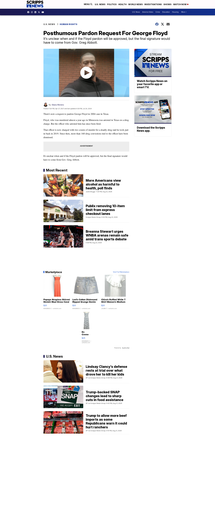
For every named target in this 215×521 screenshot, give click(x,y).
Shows (167, 4)
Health (122, 4)
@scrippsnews (43, 12)
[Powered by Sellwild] (125, 348)
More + (184, 12)
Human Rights (68, 24)
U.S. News (100, 4)
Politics (112, 4)
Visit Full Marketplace (121, 272)
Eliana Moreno (58, 105)
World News (135, 4)
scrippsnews (28, 12)
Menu (87, 4)
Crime (158, 12)
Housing (175, 12)
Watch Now (180, 4)
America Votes (147, 12)
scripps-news (35, 12)
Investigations (153, 4)
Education (166, 12)
